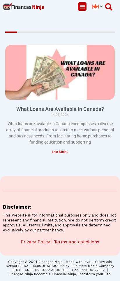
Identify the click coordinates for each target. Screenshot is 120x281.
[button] (82, 6)
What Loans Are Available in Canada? (60, 109)
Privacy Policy (35, 242)
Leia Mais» (60, 152)
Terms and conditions (76, 242)
